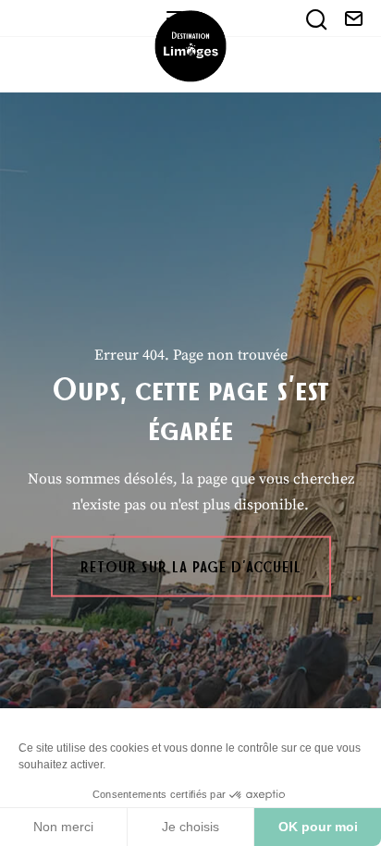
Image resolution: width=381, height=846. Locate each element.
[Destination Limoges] (190, 46)
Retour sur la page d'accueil (190, 566)
